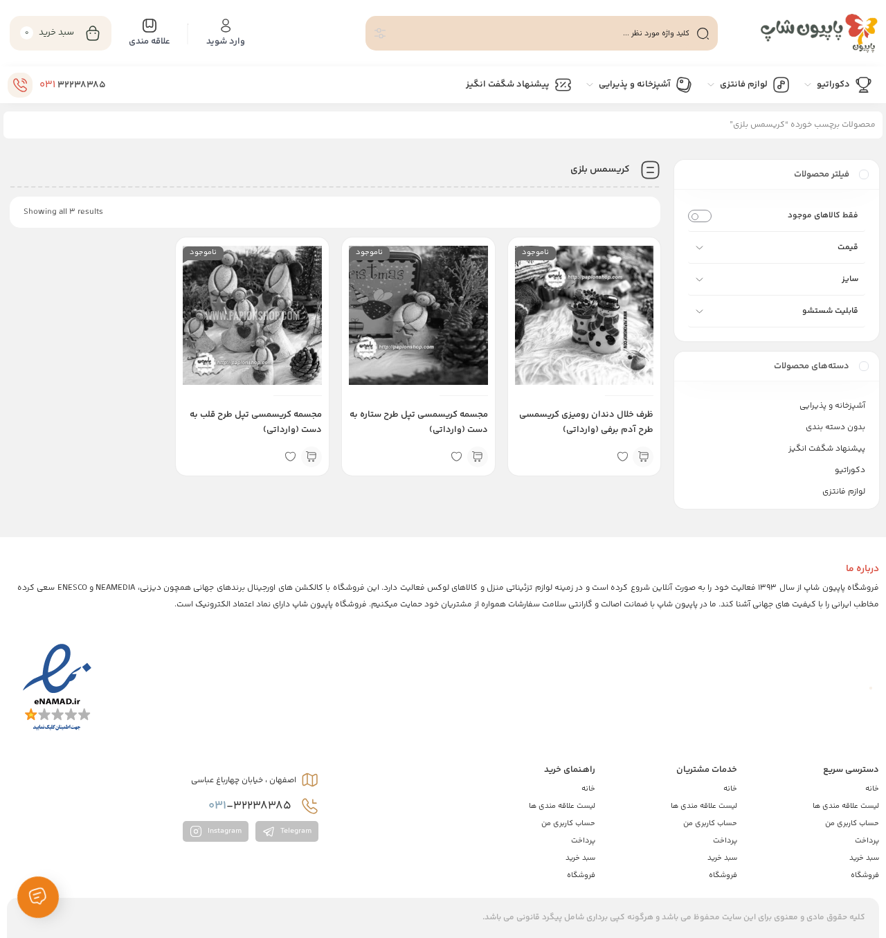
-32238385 (251, 806)
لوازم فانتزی (843, 491)
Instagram (224, 832)
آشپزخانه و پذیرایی (832, 406)
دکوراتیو (850, 470)
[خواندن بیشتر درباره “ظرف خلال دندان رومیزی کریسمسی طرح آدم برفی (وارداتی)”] (643, 457)
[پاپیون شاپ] (805, 33)
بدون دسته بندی (835, 427)
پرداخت (867, 841)
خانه (872, 789)
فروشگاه (865, 875)
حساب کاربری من (852, 823)
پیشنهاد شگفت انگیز (826, 449)
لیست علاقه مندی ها (846, 806)
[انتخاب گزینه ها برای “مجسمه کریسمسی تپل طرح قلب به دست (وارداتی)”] (311, 457)
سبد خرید (864, 858)
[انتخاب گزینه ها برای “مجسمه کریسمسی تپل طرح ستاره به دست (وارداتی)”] (477, 457)
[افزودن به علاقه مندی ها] (622, 457)
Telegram (294, 832)
